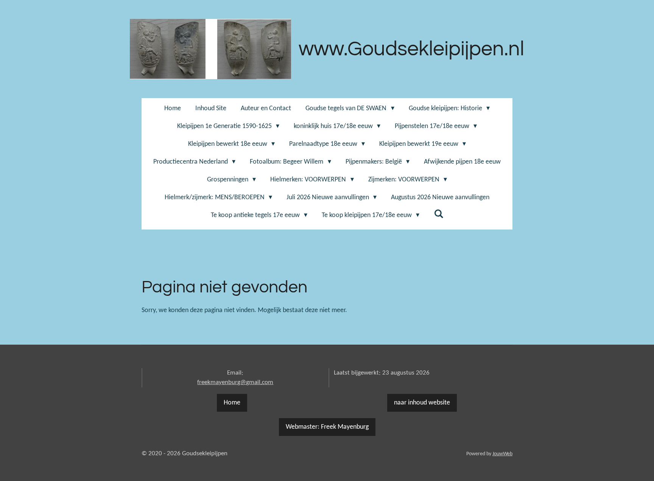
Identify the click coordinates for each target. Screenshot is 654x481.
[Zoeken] (438, 214)
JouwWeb (502, 454)
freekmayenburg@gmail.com (235, 382)
